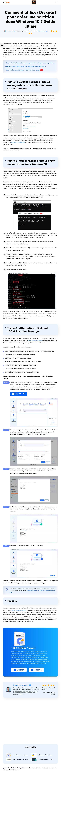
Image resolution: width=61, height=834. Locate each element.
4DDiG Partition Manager (35, 340)
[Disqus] (30, 720)
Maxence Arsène (12, 31)
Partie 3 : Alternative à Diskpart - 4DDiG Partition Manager (23, 70)
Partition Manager (43, 31)
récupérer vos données (18, 142)
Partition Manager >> (17, 768)
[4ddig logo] (6, 2)
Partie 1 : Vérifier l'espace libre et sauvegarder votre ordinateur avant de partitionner (30, 63)
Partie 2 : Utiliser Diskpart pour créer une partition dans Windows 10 (26, 66)
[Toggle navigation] (56, 2)
